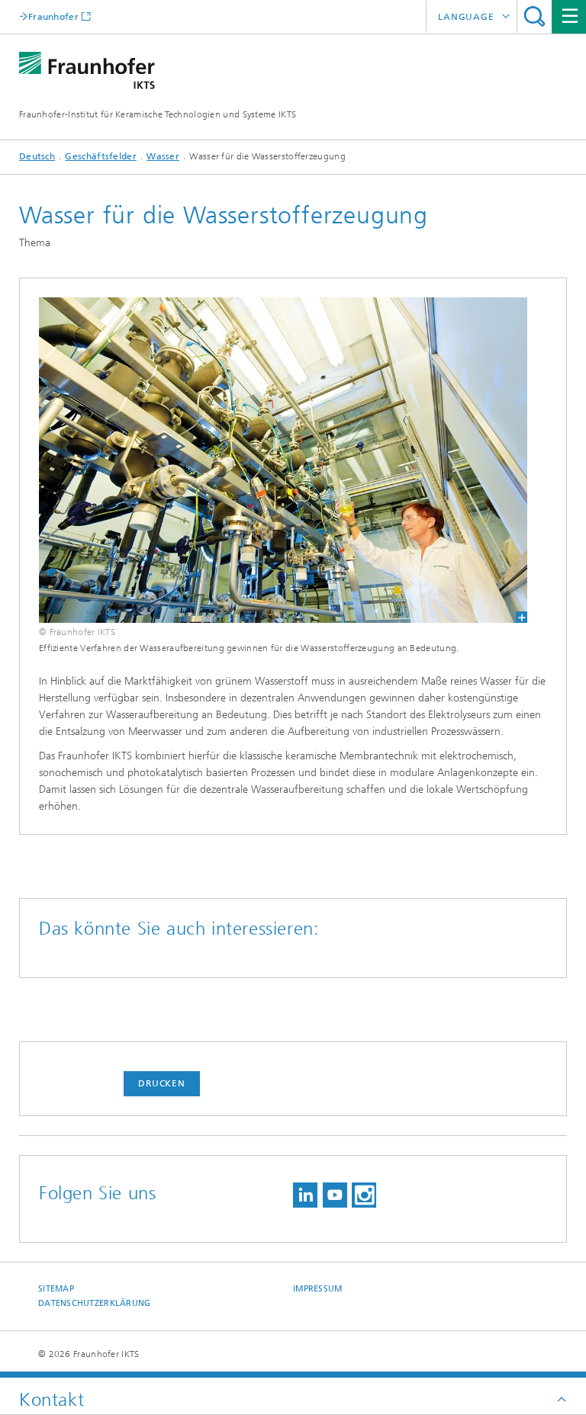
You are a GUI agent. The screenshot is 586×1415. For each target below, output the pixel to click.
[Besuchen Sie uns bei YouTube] (335, 1195)
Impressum (317, 1289)
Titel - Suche (534, 16)
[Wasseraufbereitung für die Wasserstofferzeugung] (283, 460)
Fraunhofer (53, 16)
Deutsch (37, 156)
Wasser (162, 156)
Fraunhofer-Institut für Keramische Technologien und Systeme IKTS (157, 114)
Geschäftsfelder (101, 156)
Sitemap (56, 1289)
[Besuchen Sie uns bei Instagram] (364, 1195)
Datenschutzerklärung (94, 1303)
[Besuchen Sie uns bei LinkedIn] (305, 1195)
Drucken (161, 1083)
